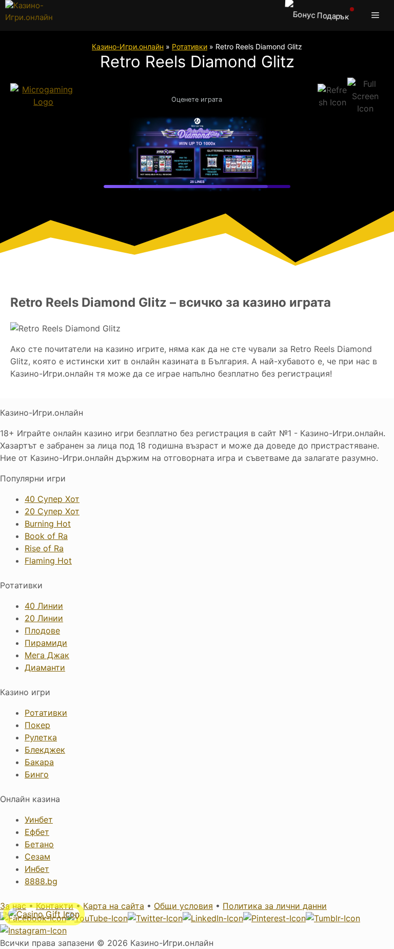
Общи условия (183, 906)
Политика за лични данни (275, 906)
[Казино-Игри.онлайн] (40, 15)
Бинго (37, 774)
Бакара (39, 762)
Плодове (42, 630)
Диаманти (45, 667)
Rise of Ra (44, 548)
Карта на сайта (113, 906)
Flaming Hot (48, 560)
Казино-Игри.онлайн (128, 46)
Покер (37, 725)
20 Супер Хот (52, 511)
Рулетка (41, 737)
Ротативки (189, 46)
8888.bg (41, 881)
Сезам (37, 856)
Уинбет (39, 819)
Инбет (37, 869)
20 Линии (44, 618)
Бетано (39, 844)
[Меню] (377, 15)
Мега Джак (47, 655)
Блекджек (45, 750)
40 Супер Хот (52, 499)
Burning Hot (48, 523)
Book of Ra (46, 536)
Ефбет (37, 832)
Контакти (54, 906)
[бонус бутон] (317, 15)
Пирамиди (46, 643)
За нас (13, 906)
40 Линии (44, 606)
